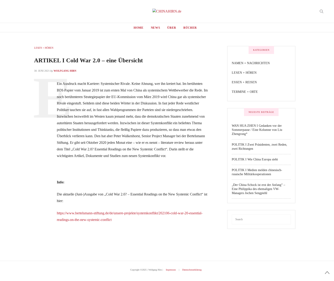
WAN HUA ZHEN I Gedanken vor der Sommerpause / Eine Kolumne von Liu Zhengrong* (257, 130)
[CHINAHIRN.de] (166, 11)
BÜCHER (190, 27)
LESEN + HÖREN (43, 47)
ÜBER (171, 27)
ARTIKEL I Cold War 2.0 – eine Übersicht (88, 60)
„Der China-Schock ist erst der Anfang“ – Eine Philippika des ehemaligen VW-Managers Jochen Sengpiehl (258, 189)
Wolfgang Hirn (65, 70)
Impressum (171, 269)
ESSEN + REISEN (244, 82)
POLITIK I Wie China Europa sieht (255, 159)
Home (139, 27)
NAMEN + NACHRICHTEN (251, 63)
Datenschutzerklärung (192, 269)
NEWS (155, 27)
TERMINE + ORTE (245, 92)
